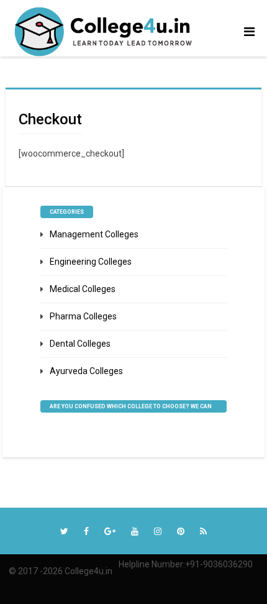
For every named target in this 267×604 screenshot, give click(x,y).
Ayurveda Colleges (86, 371)
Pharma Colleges (83, 316)
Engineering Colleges (91, 262)
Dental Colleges (80, 344)
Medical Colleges (82, 289)
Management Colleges (94, 234)
